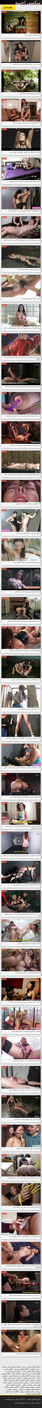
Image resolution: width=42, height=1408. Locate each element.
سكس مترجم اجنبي (13, 1371)
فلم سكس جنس (28, 1371)
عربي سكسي (34, 1369)
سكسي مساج (18, 1389)
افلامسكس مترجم (21, 1369)
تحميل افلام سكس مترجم (31, 1367)
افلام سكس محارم (26, 1387)
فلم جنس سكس (28, 1378)
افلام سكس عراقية (33, 1394)
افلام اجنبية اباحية (12, 1392)
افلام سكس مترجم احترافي (19, 1376)
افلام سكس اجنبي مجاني (11, 1367)
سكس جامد (16, 1373)
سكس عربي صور (14, 1378)
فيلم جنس (37, 1385)
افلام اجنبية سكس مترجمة (18, 1380)
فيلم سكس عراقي (27, 1392)
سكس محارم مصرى (21, 1383)
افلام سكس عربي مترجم (31, 1373)
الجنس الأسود (15, 1385)
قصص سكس (26, 1385)
